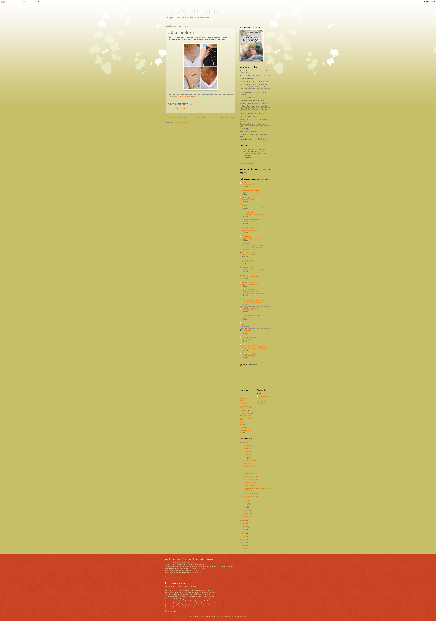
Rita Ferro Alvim (247, 330)
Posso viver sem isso (250, 479)
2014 (244, 533)
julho (245, 458)
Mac (243, 275)
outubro (246, 451)
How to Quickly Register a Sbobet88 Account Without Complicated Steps (253, 246)
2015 (244, 530)
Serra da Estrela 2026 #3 (249, 324)
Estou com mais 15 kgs (249, 199)
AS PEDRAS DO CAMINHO (250, 238)
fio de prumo (246, 236)
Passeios (243, 411)
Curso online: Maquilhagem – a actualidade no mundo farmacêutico (253, 292)
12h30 (244, 183)
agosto (246, 454)
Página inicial (203, 117)
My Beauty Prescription (250, 290)
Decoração (243, 403)
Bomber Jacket (246, 262)
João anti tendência (249, 485)
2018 (244, 520)
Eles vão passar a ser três (250, 284)
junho (246, 501)
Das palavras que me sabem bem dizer (245, 398)
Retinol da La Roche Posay (250, 192)
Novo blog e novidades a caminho (252, 332)
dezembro (247, 445)
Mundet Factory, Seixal (249, 185)
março (246, 510)
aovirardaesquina (264, 397)
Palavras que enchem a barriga (253, 323)
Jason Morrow (223, 616)
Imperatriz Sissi (247, 267)
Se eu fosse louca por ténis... (253, 470)
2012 (244, 539)
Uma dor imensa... (247, 339)
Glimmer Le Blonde (249, 260)
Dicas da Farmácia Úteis (250, 220)
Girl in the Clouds (248, 253)
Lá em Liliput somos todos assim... (246, 407)
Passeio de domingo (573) (250, 356)
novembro (247, 448)
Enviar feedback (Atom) (182, 122)
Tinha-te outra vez (247, 317)
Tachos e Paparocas (246, 418)
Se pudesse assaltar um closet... (246, 414)
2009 (244, 549)
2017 (244, 523)
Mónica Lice (246, 299)
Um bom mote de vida (250, 460)
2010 (244, 545)
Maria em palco (247, 282)
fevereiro (247, 513)
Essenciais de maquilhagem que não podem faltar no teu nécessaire (253, 301)
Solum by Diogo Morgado (250, 255)
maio (245, 504)
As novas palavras (249, 473)
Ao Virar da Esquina (194, 10)
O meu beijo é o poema (249, 310)
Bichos (242, 394)
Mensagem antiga (227, 117)
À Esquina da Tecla (248, 354)
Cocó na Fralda (247, 212)
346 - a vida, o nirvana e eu (250, 277)
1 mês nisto (247, 463)
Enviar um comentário (178, 108)
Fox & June (246, 244)
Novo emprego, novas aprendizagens (253, 207)
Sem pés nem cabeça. (249, 337)
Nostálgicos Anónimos (250, 308)
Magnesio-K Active (247, 221)
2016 (244, 527)
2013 (244, 536)
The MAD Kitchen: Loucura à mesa (252, 214)
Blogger (243, 616)
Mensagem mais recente (177, 117)
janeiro (246, 516)
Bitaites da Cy (247, 205)
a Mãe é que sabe (248, 198)
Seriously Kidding (248, 345)
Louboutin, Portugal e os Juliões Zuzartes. (255, 269)
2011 (244, 542)
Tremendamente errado (250, 493)
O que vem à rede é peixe (251, 315)
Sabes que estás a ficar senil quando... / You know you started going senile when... (255, 347)
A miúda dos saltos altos (250, 190)
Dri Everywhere (247, 227)
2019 (244, 442)
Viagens (242, 427)
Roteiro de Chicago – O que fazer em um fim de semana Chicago (254, 230)
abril (245, 507)
